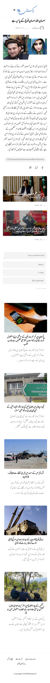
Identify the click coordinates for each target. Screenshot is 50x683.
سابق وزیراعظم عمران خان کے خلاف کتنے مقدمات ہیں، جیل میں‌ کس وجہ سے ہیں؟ (25, 196)
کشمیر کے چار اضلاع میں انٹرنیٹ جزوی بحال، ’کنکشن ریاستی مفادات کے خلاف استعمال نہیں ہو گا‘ (25, 609)
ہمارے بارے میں (30, 659)
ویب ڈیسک (35, 28)
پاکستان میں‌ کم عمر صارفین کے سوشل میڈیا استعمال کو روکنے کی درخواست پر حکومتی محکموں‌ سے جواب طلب (25, 340)
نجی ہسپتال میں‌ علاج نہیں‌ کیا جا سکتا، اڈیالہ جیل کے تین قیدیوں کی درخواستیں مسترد (25, 409)
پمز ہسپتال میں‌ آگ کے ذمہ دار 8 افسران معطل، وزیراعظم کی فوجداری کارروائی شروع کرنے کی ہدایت (25, 230)
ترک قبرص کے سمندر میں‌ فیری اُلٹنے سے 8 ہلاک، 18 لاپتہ (26, 475)
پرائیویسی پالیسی (21, 664)
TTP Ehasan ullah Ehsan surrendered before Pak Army (25, 159)
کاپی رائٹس (10, 659)
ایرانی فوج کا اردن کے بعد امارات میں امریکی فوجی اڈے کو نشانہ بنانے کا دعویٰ (25, 541)
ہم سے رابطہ (19, 659)
